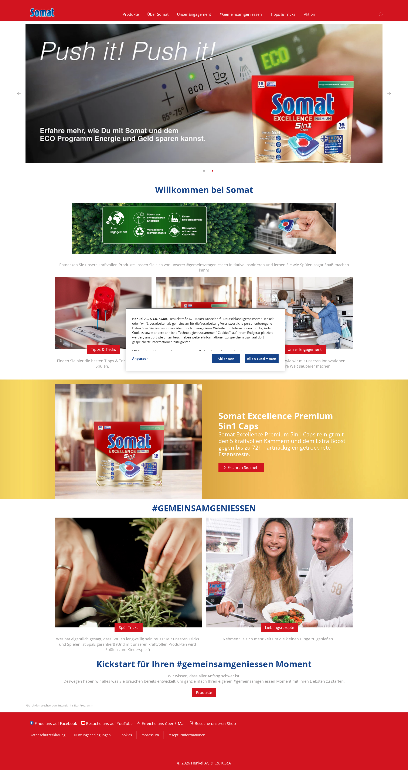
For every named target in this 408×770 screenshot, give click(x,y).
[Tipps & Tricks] (103, 326)
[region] (205, 339)
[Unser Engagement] (304, 326)
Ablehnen (226, 359)
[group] (204, 100)
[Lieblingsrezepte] (279, 588)
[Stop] (204, 171)
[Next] (389, 93)
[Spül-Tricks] (128, 588)
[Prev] (19, 93)
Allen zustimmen (261, 359)
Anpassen (140, 358)
